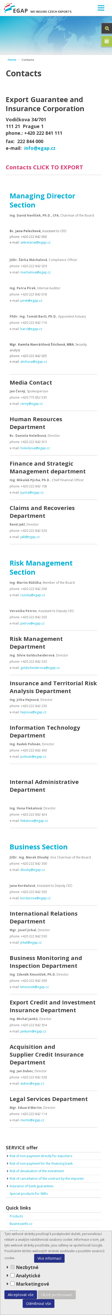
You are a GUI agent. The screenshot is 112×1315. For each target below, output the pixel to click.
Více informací (49, 1258)
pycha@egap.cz (31, 492)
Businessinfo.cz (21, 1224)
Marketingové (32, 1284)
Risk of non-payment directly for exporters (41, 1156)
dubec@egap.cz (32, 1083)
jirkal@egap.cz (31, 942)
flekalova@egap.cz (34, 820)
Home (12, 60)
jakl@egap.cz (30, 537)
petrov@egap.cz (32, 623)
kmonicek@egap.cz (34, 987)
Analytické (28, 1275)
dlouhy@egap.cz (32, 870)
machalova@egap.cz (35, 272)
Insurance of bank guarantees (31, 1186)
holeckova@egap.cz (35, 448)
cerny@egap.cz (31, 403)
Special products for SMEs (29, 1193)
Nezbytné (27, 1267)
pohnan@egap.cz (33, 756)
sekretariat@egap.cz (35, 242)
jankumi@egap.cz (33, 1031)
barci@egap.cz (31, 329)
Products (16, 1216)
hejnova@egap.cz (33, 712)
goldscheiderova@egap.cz (40, 668)
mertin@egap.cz (32, 1120)
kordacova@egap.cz (35, 898)
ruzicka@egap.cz (32, 595)
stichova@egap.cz (33, 361)
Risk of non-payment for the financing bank (41, 1163)
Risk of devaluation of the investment (37, 1171)
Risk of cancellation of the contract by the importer (47, 1178)
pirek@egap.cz (31, 300)
